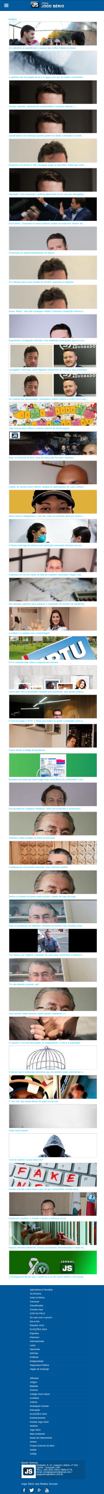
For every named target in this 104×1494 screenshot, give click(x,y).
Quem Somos (29, 1462)
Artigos (12, 19)
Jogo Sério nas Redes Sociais (39, 1483)
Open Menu (6, 5)
